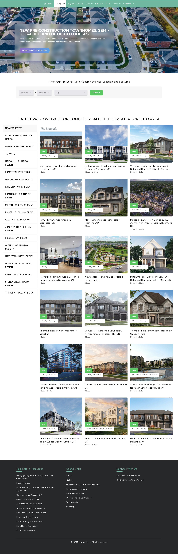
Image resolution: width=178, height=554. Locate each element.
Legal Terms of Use (75, 493)
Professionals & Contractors (78, 498)
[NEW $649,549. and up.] (106, 254)
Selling (80, 4)
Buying (70, 4)
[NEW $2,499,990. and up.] (106, 308)
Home (50, 4)
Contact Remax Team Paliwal (129, 480)
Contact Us (128, 4)
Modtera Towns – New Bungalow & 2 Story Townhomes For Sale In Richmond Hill (151, 223)
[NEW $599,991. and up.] (61, 254)
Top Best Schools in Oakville (29, 504)
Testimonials (72, 502)
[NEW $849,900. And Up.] (151, 143)
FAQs (68, 475)
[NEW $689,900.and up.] (61, 416)
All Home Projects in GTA (27, 499)
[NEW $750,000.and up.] (61, 143)
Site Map (70, 507)
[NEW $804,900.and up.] (106, 197)
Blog (108, 4)
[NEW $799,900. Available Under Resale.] (106, 416)
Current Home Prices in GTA (29, 495)
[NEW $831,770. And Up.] (151, 308)
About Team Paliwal (25, 530)
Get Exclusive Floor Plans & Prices (34, 50)
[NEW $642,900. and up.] (61, 362)
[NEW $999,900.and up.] (61, 308)
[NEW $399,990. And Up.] (151, 197)
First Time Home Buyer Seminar (31, 513)
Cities (98, 4)
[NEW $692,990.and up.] (61, 197)
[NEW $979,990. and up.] (151, 254)
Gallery (69, 480)
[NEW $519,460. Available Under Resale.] (151, 362)
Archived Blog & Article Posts (29, 521)
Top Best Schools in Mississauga (30, 508)
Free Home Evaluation (26, 526)
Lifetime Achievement (76, 489)
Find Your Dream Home (27, 517)
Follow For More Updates (128, 475)
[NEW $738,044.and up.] (151, 416)
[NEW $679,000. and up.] (106, 143)
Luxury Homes (23, 483)
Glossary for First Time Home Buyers (83, 484)
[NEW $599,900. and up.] (106, 362)
